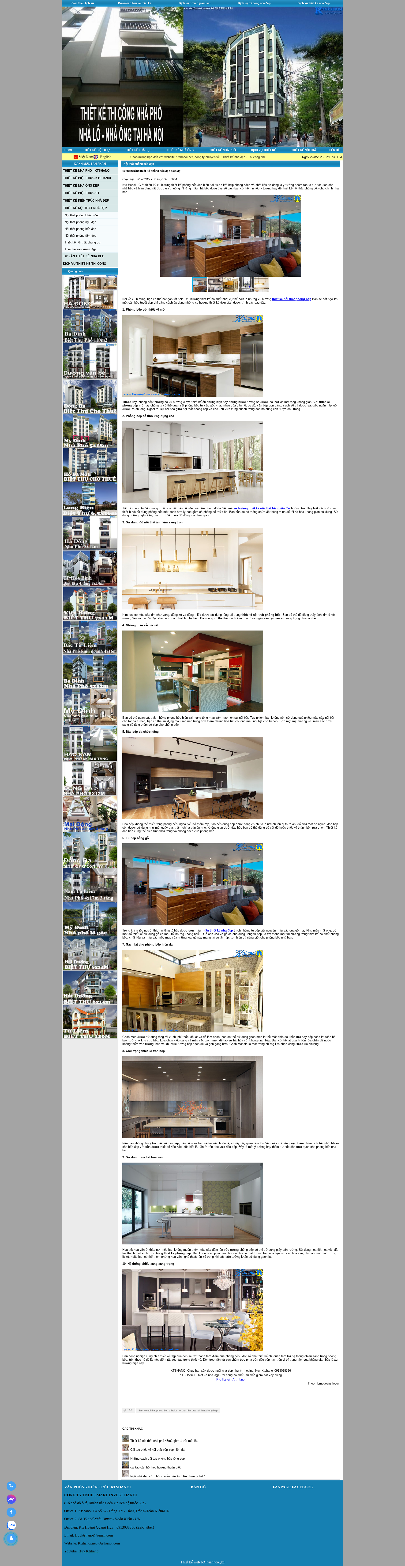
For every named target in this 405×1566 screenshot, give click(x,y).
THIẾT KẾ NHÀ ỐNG (180, 150)
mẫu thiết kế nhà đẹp (217, 930)
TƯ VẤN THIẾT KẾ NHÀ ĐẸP (83, 256)
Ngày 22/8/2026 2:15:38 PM (322, 157)
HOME (68, 150)
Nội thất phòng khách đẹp (82, 215)
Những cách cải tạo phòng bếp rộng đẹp (157, 1458)
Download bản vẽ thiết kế (134, 3)
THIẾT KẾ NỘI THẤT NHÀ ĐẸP (85, 208)
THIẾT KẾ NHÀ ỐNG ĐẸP (81, 185)
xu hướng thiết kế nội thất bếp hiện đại (261, 508)
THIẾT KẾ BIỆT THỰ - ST (81, 193)
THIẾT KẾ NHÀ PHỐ (222, 150)
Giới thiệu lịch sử (82, 3)
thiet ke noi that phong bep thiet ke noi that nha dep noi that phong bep (178, 1410)
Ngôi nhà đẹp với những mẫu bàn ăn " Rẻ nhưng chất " (167, 1476)
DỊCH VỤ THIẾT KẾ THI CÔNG (84, 263)
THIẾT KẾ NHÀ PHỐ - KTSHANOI (86, 170)
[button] (296, 235)
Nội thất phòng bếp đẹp (80, 229)
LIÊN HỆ (334, 150)
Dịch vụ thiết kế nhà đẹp (314, 3)
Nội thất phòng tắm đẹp (80, 235)
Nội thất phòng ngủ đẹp (80, 222)
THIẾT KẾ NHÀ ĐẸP (138, 150)
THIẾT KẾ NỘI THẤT (304, 150)
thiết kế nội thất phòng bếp (291, 299)
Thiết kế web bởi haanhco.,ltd (202, 1562)
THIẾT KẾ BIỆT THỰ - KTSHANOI (87, 178)
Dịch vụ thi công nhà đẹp (254, 3)
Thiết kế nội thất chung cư (83, 242)
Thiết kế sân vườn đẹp (80, 249)
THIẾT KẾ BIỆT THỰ (96, 150)
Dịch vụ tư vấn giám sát (194, 3)
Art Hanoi (238, 1379)
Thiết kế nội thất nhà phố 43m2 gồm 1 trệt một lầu (163, 1441)
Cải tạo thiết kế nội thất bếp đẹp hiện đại (157, 1449)
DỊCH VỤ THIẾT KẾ (263, 150)
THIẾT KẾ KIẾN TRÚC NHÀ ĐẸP (86, 200)
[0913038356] (11, 1486)
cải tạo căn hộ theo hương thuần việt (155, 1467)
